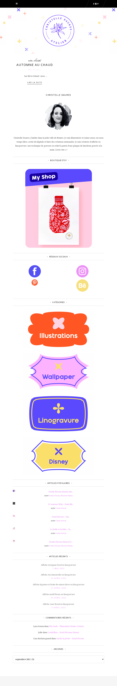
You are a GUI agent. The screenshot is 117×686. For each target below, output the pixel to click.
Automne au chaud (34, 65)
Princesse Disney (67, 496)
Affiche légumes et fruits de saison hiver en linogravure (58, 584)
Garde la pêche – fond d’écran (70, 638)
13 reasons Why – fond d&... (61, 504)
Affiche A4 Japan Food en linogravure (58, 565)
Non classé (34, 60)
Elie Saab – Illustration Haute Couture (66, 626)
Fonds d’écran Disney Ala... (61, 491)
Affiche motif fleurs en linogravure (58, 594)
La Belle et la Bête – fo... (61, 529)
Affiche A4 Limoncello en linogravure (58, 574)
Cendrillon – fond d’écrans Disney (63, 632)
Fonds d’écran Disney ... (61, 541)
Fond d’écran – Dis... (61, 516)
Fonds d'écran (54, 496)
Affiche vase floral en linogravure (58, 604)
